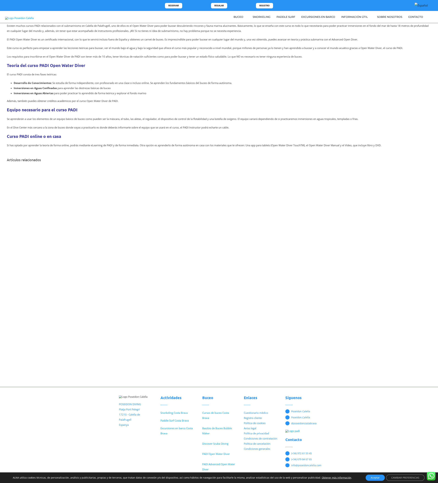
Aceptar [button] (375, 477)
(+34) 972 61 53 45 (301, 453)
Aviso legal (250, 428)
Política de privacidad (256, 433)
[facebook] (6, 5)
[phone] (23, 5)
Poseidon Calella (300, 411)
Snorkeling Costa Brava (174, 412)
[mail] (17, 5)
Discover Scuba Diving (215, 443)
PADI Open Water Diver (216, 454)
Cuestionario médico (256, 412)
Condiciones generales (257, 448)
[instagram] (12, 5)
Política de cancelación (257, 443)
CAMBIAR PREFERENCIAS (405, 477)
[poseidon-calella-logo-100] (19, 18)
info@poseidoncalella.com (306, 465)
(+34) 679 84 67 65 (301, 459)
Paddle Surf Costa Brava (174, 420)
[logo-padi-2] (292, 431)
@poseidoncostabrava (304, 423)
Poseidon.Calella (300, 417)
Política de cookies (255, 423)
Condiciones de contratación (260, 438)
